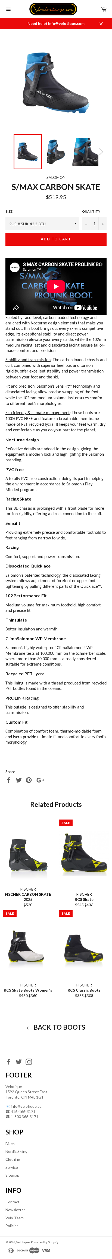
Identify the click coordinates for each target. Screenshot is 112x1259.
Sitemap (12, 1175)
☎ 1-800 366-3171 (21, 1116)
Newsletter (15, 1209)
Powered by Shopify (44, 1242)
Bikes (10, 1143)
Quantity (91, 211)
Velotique (23, 1242)
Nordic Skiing (16, 1151)
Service (11, 1167)
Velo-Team (14, 1218)
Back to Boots (58, 1027)
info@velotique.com (28, 1106)
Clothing (12, 1159)
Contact (12, 1202)
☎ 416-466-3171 (20, 1111)
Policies (11, 1225)
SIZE (9, 211)
